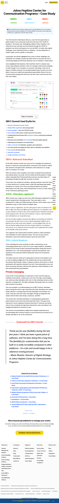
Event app (10, 150)
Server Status (28, 461)
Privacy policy (40, 448)
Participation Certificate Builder (7, 493)
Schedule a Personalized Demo (29, 433)
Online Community (36, 491)
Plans (14, 451)
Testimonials (16, 456)
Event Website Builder (46, 491)
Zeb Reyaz (25, 413)
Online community (12, 145)
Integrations (52, 453)
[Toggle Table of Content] (35, 117)
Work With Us (16, 458)
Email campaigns (12, 130)
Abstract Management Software (4, 450)
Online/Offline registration (15, 128)
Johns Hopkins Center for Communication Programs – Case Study (29, 12)
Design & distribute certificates (16, 155)
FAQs (14, 453)
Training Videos (29, 453)
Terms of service (41, 451)
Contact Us (16, 461)
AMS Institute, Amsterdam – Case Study (24, 402)
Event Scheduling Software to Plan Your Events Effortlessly (43, 488)
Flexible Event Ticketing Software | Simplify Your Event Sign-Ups (24, 485)
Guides (50, 451)
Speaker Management (30, 493)
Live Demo (20, 500)
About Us (15, 448)
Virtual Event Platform (5, 485)
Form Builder (54, 491)
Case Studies (32, 413)
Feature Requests (29, 458)
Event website (11, 133)
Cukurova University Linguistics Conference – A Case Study (29, 380)
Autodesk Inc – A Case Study (20, 399)
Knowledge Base (29, 451)
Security (39, 458)
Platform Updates (29, 448)
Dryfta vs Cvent (46, 493)
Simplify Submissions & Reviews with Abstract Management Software (15, 488)
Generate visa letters (13, 152)
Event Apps (38, 493)
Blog (50, 448)
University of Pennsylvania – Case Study (24, 397)
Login (46, 2)
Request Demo (53, 2)
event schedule (27, 140)
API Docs (27, 456)
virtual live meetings (33, 135)
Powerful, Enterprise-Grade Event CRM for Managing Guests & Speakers (16, 491)
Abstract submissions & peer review (18, 125)
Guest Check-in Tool (19, 493)
